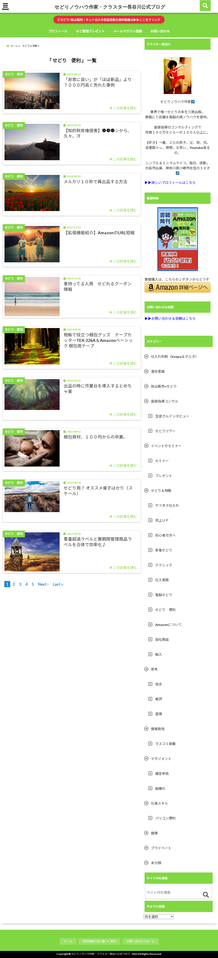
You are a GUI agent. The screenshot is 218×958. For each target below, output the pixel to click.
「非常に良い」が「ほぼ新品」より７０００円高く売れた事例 (98, 82)
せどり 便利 (165, 610)
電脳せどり (163, 595)
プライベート (161, 848)
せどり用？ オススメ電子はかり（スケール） (98, 490)
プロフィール (57, 31)
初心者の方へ (165, 535)
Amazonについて (168, 624)
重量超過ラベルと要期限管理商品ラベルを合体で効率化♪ (98, 541)
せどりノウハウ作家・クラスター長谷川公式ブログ (110, 7)
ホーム (68, 941)
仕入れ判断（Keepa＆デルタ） (175, 356)
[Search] (206, 895)
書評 (158, 699)
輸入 (158, 654)
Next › (43, 584)
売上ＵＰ (162, 520)
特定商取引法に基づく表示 (99, 941)
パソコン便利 (165, 818)
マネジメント (161, 759)
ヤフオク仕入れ (167, 505)
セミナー (162, 461)
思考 (154, 669)
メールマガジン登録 (127, 31)
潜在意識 (158, 371)
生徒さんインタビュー (172, 416)
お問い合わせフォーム (140, 941)
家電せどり (163, 550)
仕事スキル (159, 803)
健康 (154, 833)
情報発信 (158, 729)
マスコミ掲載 (165, 744)
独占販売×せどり (164, 386)
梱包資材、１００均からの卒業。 (96, 436)
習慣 (158, 714)
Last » (58, 584)
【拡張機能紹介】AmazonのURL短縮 (99, 232)
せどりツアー (165, 431)
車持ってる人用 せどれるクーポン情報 (98, 286)
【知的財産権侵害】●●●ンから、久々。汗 (98, 133)
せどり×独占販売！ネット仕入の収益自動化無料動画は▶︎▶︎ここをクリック (110, 19)
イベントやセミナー (166, 446)
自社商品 (162, 639)
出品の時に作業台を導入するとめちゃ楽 (98, 388)
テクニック (163, 565)
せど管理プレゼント (90, 31)
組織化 (160, 788)
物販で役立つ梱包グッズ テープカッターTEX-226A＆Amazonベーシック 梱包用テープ (98, 340)
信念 (158, 684)
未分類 (156, 863)
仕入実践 (162, 580)
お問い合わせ (160, 31)
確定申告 (162, 773)
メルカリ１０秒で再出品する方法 (95, 181)
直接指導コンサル (164, 401)
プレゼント (163, 476)
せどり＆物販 (161, 490)
